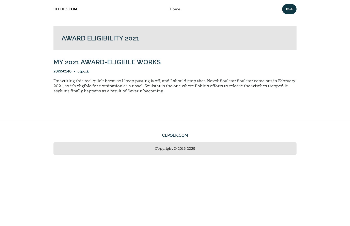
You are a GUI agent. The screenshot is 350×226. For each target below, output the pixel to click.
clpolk (83, 71)
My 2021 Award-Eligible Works (107, 62)
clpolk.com (65, 9)
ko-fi (289, 9)
